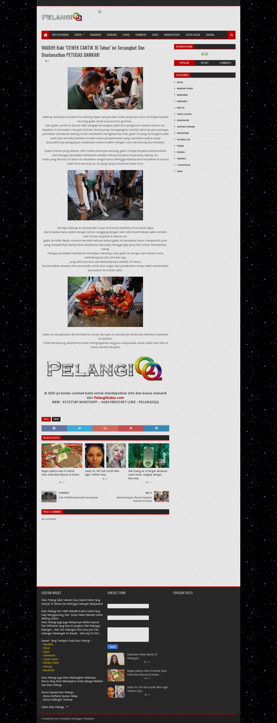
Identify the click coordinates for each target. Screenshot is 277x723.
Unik (56, 419)
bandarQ (112, 35)
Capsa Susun (193, 35)
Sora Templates (62, 718)
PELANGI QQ (183, 139)
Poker (126, 35)
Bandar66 (95, 35)
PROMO (181, 152)
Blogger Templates (84, 718)
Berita (78, 35)
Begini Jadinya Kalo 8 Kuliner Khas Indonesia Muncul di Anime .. (60, 475)
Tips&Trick (183, 165)
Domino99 (140, 35)
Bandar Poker (172, 35)
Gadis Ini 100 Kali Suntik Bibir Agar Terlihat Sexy (102, 473)
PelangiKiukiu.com (109, 398)
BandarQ (182, 101)
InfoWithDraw (186, 127)
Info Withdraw (60, 35)
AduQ (155, 35)
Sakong (210, 35)
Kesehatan (183, 133)
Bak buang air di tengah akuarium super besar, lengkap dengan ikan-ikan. (147, 475)
